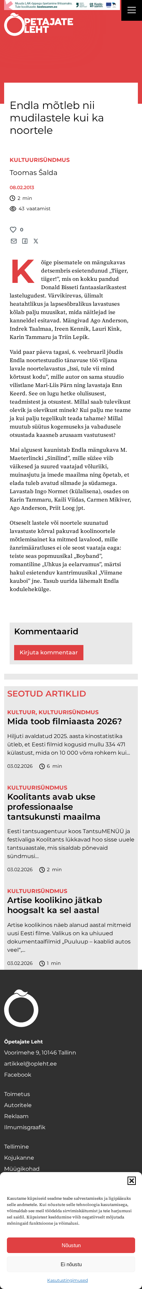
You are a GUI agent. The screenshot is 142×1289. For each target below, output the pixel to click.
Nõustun (71, 1245)
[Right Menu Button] (132, 11)
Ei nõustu (71, 1264)
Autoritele (18, 1105)
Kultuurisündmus (40, 160)
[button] (131, 1180)
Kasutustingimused (67, 1280)
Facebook (17, 1074)
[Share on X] (36, 241)
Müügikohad (22, 1169)
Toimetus (17, 1094)
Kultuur (21, 712)
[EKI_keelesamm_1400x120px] (62, 5)
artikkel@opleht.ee (30, 1063)
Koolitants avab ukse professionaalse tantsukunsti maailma (54, 807)
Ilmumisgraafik (24, 1127)
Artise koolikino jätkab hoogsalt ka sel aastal (54, 905)
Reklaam (16, 1116)
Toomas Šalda (34, 172)
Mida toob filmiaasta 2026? (64, 721)
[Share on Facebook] (25, 241)
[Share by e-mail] (14, 241)
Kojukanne (19, 1157)
